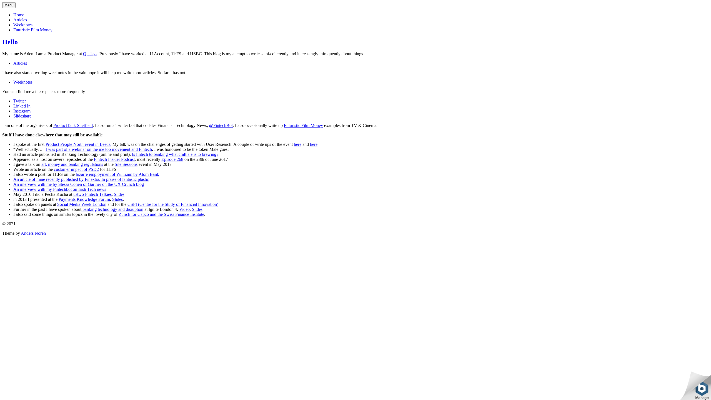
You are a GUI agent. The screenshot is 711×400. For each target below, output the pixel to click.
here (297, 144)
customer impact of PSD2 (76, 169)
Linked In (22, 106)
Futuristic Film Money (32, 30)
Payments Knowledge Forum (84, 199)
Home (18, 14)
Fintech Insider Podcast (114, 159)
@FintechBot (221, 125)
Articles (20, 20)
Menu (8, 5)
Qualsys (90, 53)
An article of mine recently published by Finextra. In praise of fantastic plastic (81, 179)
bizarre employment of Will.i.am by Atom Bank (117, 174)
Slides (119, 194)
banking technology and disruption (112, 209)
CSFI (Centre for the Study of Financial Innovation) (172, 204)
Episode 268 (172, 159)
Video (184, 209)
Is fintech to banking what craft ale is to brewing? (175, 154)
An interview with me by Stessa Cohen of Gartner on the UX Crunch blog (78, 184)
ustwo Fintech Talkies (92, 194)
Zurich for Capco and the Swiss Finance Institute (161, 214)
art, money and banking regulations (72, 164)
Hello (10, 42)
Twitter (19, 101)
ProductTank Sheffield (73, 125)
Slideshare (22, 116)
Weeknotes (22, 24)
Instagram (22, 111)
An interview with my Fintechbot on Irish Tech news (59, 189)
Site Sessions (126, 164)
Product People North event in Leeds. (78, 144)
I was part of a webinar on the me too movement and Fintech (99, 149)
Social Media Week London (81, 204)
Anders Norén (33, 233)
